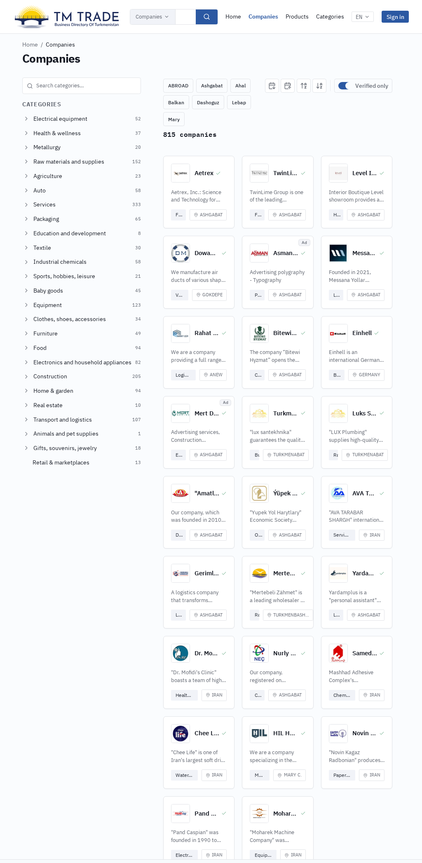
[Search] (207, 16)
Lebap (239, 102)
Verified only (371, 85)
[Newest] (272, 86)
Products (297, 16)
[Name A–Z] (304, 86)
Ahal (240, 85)
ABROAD (178, 85)
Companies (149, 16)
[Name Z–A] (319, 86)
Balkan (176, 102)
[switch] (345, 85)
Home (233, 16)
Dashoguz (208, 102)
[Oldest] (288, 86)
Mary (174, 119)
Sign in (395, 17)
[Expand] (26, 119)
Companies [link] (60, 44)
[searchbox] (81, 85)
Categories (330, 16)
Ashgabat (212, 85)
